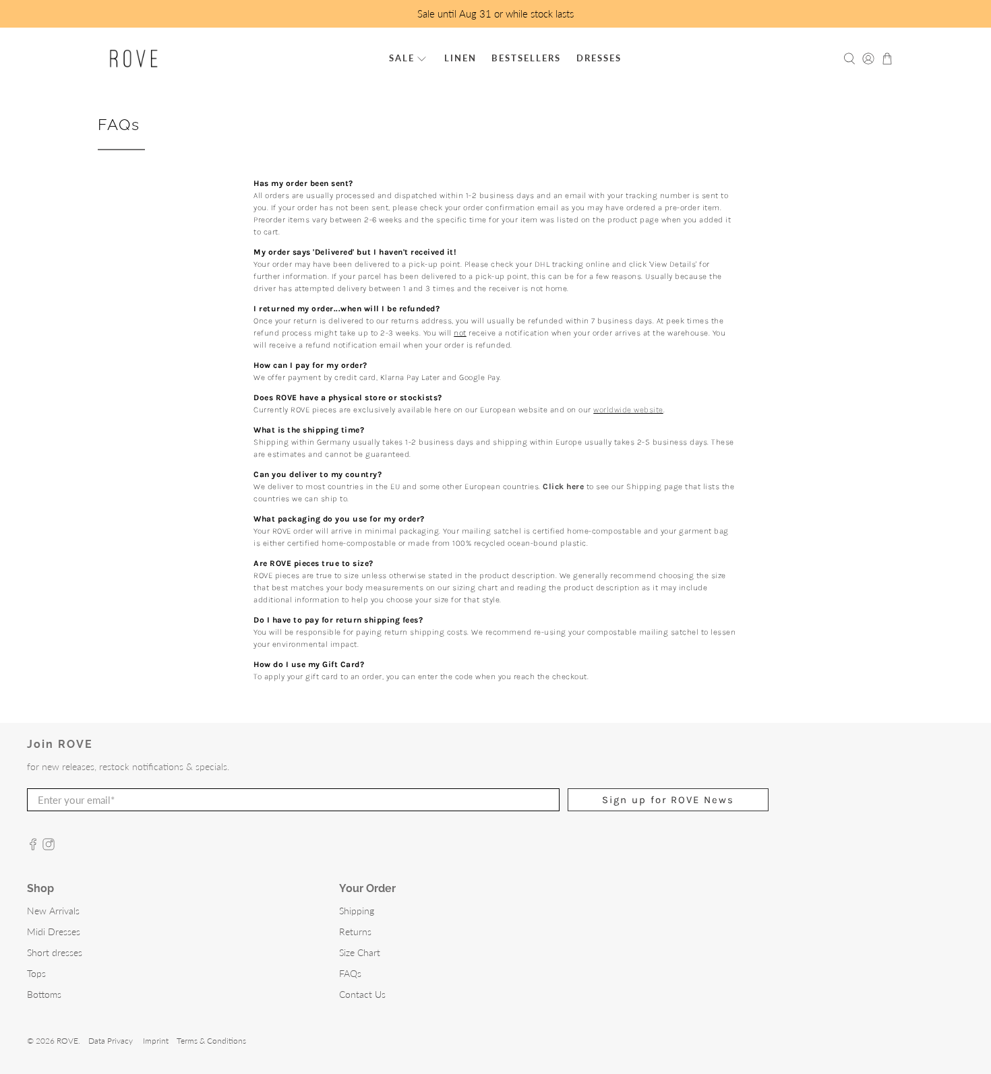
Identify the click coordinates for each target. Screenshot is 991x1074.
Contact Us (362, 994)
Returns (355, 931)
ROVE (67, 1040)
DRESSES (599, 58)
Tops (36, 973)
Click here (563, 486)
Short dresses (54, 952)
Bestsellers (526, 58)
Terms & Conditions (211, 1040)
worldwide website (628, 409)
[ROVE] (133, 58)
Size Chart (359, 952)
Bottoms (44, 994)
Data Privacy (110, 1040)
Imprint (156, 1040)
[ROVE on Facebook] (33, 846)
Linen (460, 58)
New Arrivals (53, 910)
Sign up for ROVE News (668, 800)
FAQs (350, 973)
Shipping (356, 910)
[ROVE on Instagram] (48, 846)
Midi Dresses (53, 931)
